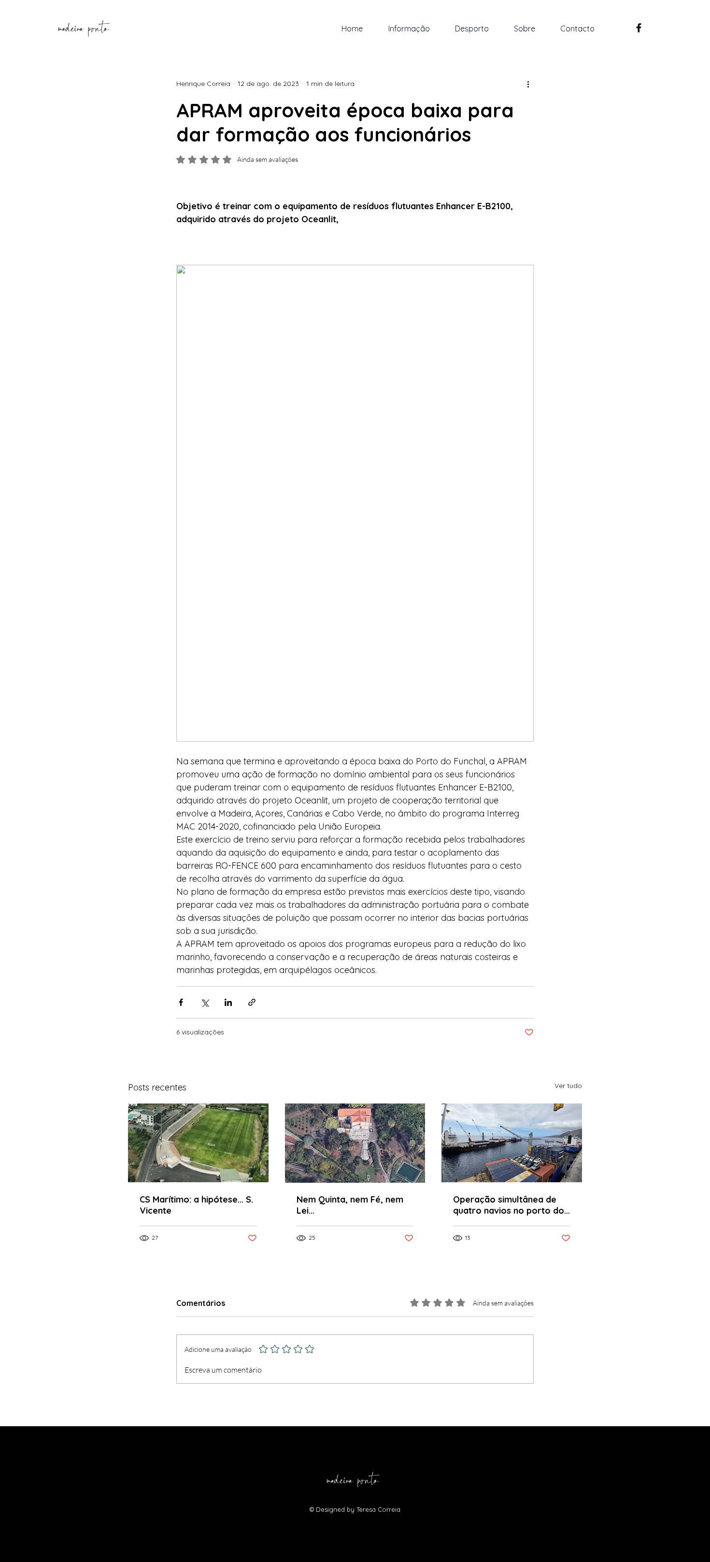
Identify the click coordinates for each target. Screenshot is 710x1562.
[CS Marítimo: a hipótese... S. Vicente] (198, 1142)
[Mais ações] (528, 83)
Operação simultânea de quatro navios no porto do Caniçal (508, 1205)
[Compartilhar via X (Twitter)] (204, 1002)
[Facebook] (639, 28)
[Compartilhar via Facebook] (180, 1002)
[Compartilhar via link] (251, 1002)
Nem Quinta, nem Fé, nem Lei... (350, 1205)
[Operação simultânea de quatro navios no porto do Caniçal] (511, 1142)
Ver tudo (568, 1085)
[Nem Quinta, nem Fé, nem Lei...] (355, 1143)
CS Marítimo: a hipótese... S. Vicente (196, 1205)
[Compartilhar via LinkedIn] (228, 1002)
